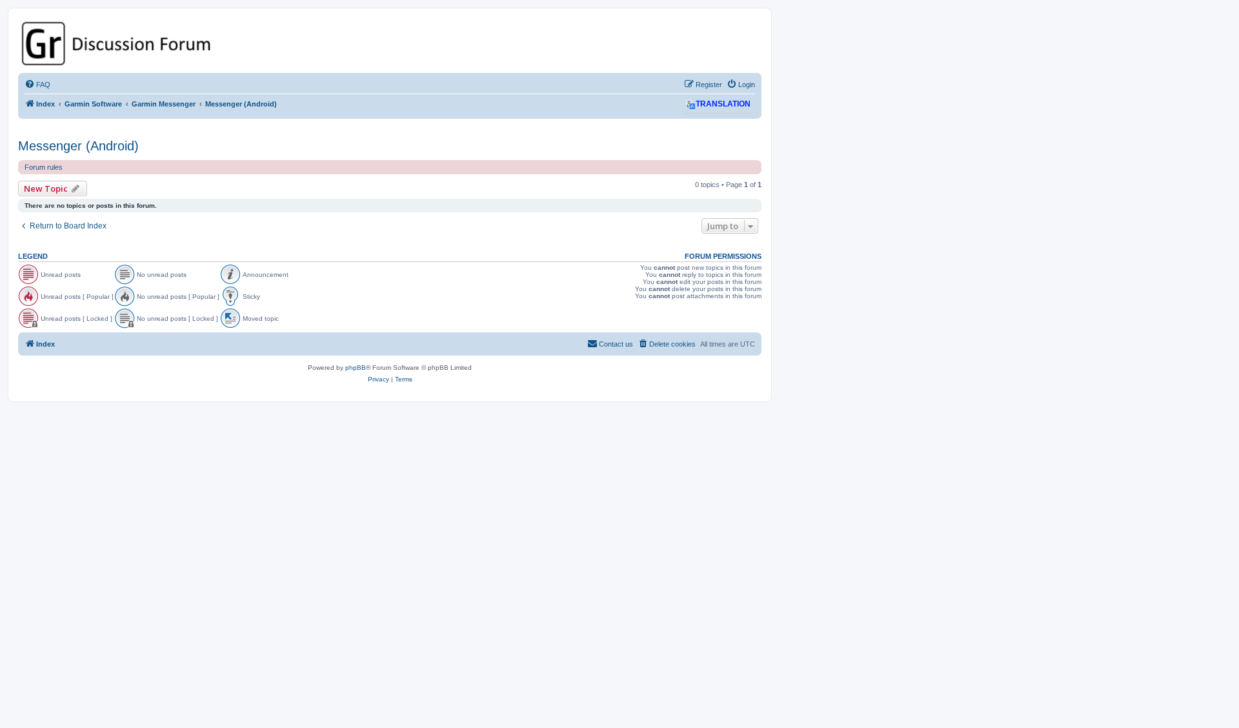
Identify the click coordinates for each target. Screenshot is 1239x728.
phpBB (355, 367)
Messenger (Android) (78, 146)
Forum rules (44, 167)
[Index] (389, 43)
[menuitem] (37, 84)
